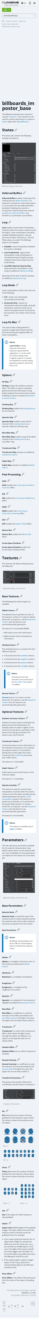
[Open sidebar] (6, 10)
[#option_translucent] (18, 447)
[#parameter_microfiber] (13, 1008)
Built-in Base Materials (10, 24)
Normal (5, 697)
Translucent (19, 755)
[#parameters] (25, 840)
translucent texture (9, 455)
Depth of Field (21, 524)
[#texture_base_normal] (17, 693)
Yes (12, 1306)
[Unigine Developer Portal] (10, 4)
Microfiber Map (21, 682)
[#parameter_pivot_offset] (14, 1273)
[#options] (14, 375)
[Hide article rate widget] (22, 1306)
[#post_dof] (8, 519)
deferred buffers (22, 201)
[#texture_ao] (27, 718)
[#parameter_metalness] (13, 972)
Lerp (11, 829)
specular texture (28, 1003)
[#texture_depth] (16, 767)
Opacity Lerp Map (26, 271)
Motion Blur (26, 534)
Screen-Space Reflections (25, 498)
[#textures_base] (21, 596)
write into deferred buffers (14, 213)
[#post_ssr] (7, 493)
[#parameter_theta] (9, 1167)
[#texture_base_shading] (18, 644)
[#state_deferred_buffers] (24, 193)
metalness (24, 655)
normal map (7, 1069)
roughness (24, 659)
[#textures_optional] (26, 711)
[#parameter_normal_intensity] (18, 1059)
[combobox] (23, 3)
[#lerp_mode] (17, 285)
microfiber (24, 666)
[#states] (16, 130)
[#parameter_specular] (11, 995)
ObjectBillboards (23, 122)
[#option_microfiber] (17, 432)
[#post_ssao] (8, 480)
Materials (22, 21)
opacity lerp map (19, 278)
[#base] (25, 905)
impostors (13, 117)
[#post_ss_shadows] (23, 542)
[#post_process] (23, 474)
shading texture (29, 408)
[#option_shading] (15, 404)
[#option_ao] (11, 381)
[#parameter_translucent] (14, 1026)
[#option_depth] (13, 460)
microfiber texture (9, 1018)
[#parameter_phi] (7, 1110)
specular (24, 662)
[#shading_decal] (16, 911)
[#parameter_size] (7, 1210)
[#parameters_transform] (23, 1077)
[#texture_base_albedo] (17, 610)
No (18, 1306)
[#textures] (20, 558)
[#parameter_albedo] (10, 957)
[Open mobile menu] (34, 3)
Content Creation (11, 21)
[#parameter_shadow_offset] (16, 1046)
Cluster (4, 122)
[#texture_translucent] (21, 740)
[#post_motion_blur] (14, 529)
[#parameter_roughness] (13, 982)
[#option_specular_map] (15, 417)
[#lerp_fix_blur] (19, 322)
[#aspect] (10, 1223)
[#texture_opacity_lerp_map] (19, 784)
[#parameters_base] (18, 929)
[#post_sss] (9, 506)
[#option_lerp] (10, 222)
